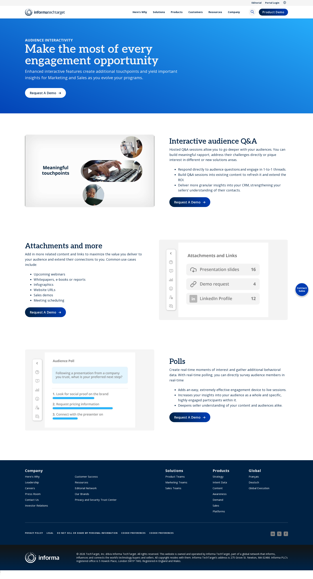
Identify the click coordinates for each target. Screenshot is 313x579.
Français (254, 476)
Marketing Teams (176, 482)
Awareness (220, 494)
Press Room (33, 494)
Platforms (219, 511)
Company (234, 12)
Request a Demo (43, 93)
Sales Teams (173, 488)
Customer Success (86, 476)
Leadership (32, 482)
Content (218, 488)
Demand (218, 499)
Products (177, 12)
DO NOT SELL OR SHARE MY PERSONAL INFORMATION (87, 533)
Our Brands (82, 494)
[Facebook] (286, 534)
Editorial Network (86, 488)
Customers (195, 12)
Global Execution (259, 488)
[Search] (252, 12)
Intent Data (220, 482)
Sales (216, 505)
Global (284, 3)
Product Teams (175, 476)
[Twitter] (279, 534)
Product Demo (273, 12)
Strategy (218, 476)
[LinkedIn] (273, 534)
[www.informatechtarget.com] (46, 12)
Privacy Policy (34, 533)
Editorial (257, 2)
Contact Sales (302, 289)
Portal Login (272, 2)
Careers (30, 488)
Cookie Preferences (133, 533)
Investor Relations (36, 505)
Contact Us (32, 499)
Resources (215, 12)
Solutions (159, 12)
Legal (50, 533)
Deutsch (254, 482)
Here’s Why (140, 12)
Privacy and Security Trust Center (96, 499)
